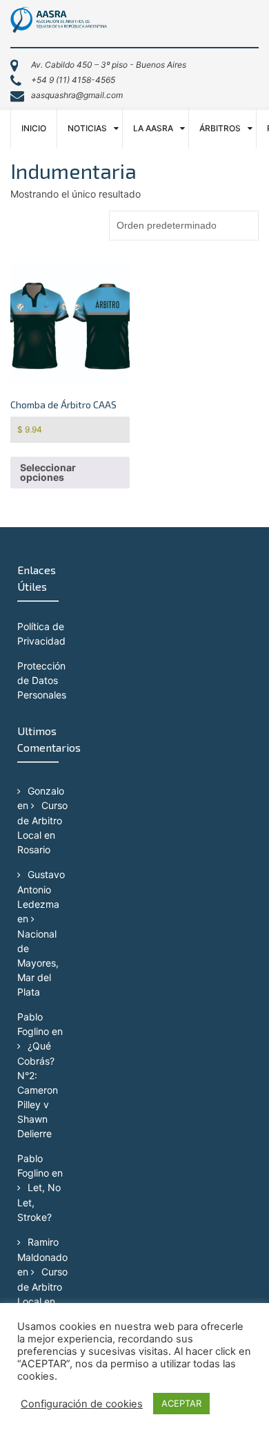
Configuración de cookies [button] (82, 1404)
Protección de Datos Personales (41, 680)
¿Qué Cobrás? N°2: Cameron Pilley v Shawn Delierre (37, 1089)
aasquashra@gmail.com (77, 95)
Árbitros (220, 128)
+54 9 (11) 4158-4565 (73, 80)
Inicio (33, 128)
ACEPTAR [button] (181, 1403)
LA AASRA (153, 128)
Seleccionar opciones (48, 472)
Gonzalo (46, 791)
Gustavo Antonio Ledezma (41, 889)
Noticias (87, 128)
